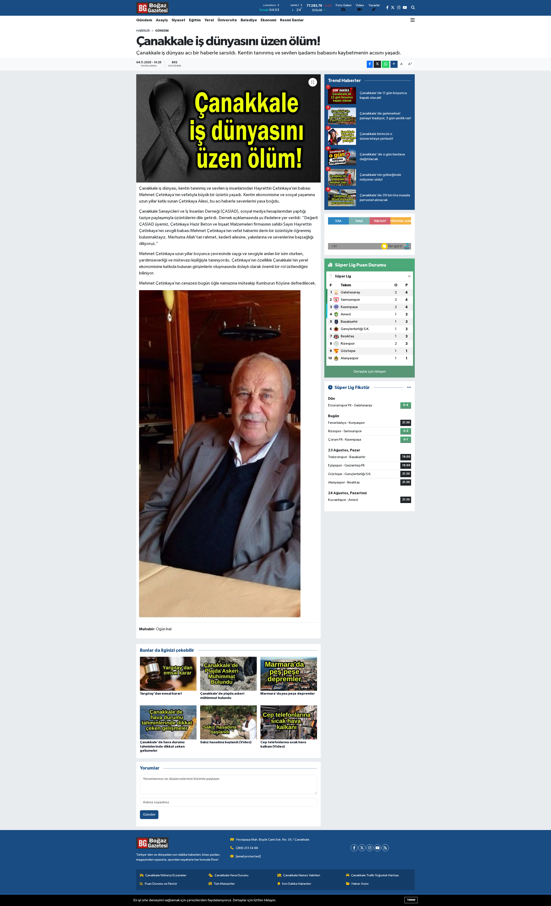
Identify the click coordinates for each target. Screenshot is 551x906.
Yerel (209, 20)
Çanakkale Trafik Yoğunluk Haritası (375, 875)
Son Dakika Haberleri (296, 883)
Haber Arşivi (359, 883)
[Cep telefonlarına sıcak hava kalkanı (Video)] (288, 722)
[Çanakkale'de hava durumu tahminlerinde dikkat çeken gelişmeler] (168, 722)
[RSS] (385, 847)
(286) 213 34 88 (247, 848)
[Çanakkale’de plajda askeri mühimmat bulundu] (228, 673)
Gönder (149, 814)
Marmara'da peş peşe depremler (287, 693)
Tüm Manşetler (224, 883)
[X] (361, 847)
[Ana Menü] (412, 20)
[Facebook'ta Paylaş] (370, 64)
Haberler (143, 30)
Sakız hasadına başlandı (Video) (225, 742)
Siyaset (178, 20)
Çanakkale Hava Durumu (231, 875)
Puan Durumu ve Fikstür (161, 883)
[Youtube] (377, 847)
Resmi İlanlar (292, 20)
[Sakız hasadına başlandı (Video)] (228, 722)
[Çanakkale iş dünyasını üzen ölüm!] (228, 128)
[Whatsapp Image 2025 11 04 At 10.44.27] (219, 454)
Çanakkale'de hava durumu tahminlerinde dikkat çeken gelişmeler (162, 746)
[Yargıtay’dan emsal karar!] (168, 673)
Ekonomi (268, 20)
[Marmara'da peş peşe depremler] (288, 673)
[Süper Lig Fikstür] (409, 387)
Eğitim (195, 20)
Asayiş (162, 20)
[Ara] (413, 8)
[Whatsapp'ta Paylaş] (385, 64)
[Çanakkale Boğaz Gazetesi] (152, 8)
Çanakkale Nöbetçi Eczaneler (165, 875)
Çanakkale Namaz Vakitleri (301, 875)
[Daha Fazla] (394, 64)
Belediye (249, 20)
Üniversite (227, 20)
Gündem (144, 20)
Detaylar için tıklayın (370, 371)
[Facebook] (354, 847)
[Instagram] (369, 847)
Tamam (411, 900)
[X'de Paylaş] (377, 64)
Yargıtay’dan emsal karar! (161, 693)
